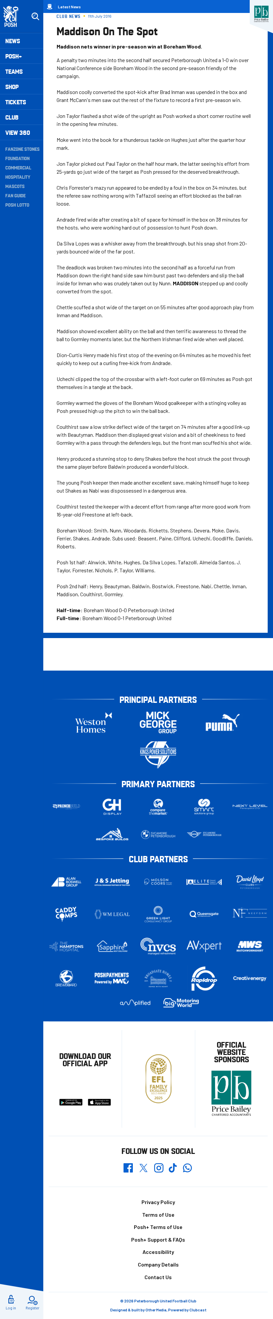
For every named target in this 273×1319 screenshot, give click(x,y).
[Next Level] (250, 807)
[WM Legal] (112, 914)
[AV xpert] (204, 946)
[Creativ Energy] (250, 978)
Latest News (69, 6)
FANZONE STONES (22, 148)
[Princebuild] (66, 807)
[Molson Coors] (158, 882)
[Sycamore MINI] (204, 834)
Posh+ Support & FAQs (158, 1239)
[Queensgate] (204, 914)
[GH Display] (112, 807)
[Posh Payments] (112, 979)
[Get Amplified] (135, 1002)
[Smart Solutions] (204, 807)
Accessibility (158, 1252)
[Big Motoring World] (181, 1002)
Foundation (17, 158)
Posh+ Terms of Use (158, 1227)
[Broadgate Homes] (158, 978)
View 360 (17, 132)
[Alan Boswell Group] (66, 882)
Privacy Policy (158, 1202)
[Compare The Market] (158, 807)
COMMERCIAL (18, 167)
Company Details (158, 1264)
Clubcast (197, 1309)
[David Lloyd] (250, 882)
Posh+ (13, 56)
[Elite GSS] (204, 882)
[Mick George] (158, 722)
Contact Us (158, 1277)
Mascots (15, 186)
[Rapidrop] (204, 978)
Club (11, 117)
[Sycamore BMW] (158, 834)
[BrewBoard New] (66, 978)
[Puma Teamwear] (223, 722)
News (12, 41)
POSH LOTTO (17, 204)
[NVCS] (158, 946)
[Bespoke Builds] (112, 834)
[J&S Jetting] (112, 882)
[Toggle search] (35, 17)
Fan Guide (15, 195)
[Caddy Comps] (66, 914)
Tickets (15, 102)
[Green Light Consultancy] (158, 914)
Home (49, 6)
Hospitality (17, 176)
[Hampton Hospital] (66, 946)
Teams (14, 71)
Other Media (155, 1309)
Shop (12, 86)
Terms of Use (158, 1214)
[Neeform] (250, 914)
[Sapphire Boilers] (112, 946)
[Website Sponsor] (261, 14)
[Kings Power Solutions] (158, 754)
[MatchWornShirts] (250, 946)
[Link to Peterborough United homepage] (13, 16)
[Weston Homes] (94, 722)
